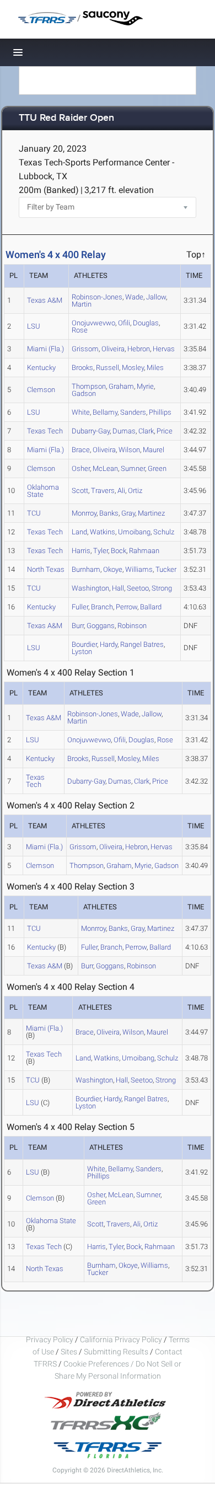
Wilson (129, 450)
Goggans (101, 625)
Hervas (164, 349)
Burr (78, 625)
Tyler (100, 550)
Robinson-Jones (97, 297)
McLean (105, 468)
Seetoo (138, 588)
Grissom (85, 349)
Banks (109, 513)
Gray (128, 513)
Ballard (151, 607)
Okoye (112, 569)
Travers (103, 490)
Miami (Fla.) (45, 349)
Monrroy (84, 513)
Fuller (80, 607)
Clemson (41, 389)
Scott (80, 490)
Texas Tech (45, 431)
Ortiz (135, 490)
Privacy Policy (49, 1339)
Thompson (86, 865)
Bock (118, 550)
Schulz (163, 532)
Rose (80, 330)
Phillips (160, 412)
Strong (162, 588)
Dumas (124, 431)
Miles (155, 367)
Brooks (82, 367)
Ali (121, 490)
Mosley (133, 367)
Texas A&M (44, 300)
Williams (139, 569)
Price (165, 431)
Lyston (82, 651)
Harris (81, 550)
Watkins (102, 532)
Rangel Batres (142, 644)
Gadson (84, 393)
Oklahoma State (43, 491)
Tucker (165, 569)
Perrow (126, 607)
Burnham (86, 569)
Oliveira (113, 349)
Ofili (124, 323)
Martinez (151, 513)
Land (79, 532)
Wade (134, 297)
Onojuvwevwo (93, 323)
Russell (107, 367)
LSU (33, 326)
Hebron (138, 349)
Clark (146, 431)
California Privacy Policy (121, 1339)
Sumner (133, 468)
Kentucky (41, 367)
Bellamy (105, 412)
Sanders (133, 412)
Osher (81, 468)
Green (157, 468)
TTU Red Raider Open (66, 118)
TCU (34, 513)
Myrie (145, 386)
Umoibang (134, 532)
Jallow (156, 297)
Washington (90, 588)
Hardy (108, 644)
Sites (69, 1351)
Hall (118, 588)
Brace (81, 450)
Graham (121, 386)
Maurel (153, 450)
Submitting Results (116, 1351)
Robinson (132, 625)
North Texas (45, 569)
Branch (102, 607)
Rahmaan (144, 550)
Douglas (146, 323)
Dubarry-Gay (91, 431)
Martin (82, 304)
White (81, 412)
